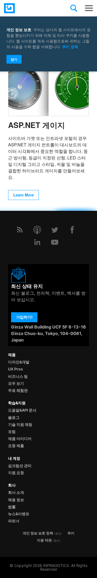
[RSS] (19, 229)
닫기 (14, 59)
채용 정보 (16, 499)
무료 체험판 (18, 390)
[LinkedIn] (37, 242)
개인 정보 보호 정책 (38, 533)
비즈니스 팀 (18, 376)
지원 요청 (16, 472)
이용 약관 (44, 540)
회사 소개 (16, 492)
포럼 (12, 431)
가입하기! (24, 317)
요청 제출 (16, 445)
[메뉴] (89, 8)
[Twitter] (54, 229)
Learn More (23, 195)
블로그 (13, 417)
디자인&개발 (18, 362)
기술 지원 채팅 (20, 424)
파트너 (13, 520)
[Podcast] (37, 229)
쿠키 (70, 533)
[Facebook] (72, 229)
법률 (12, 506)
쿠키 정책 (70, 46)
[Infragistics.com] (31, 8)
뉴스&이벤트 (18, 513)
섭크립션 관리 (20, 465)
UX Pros (15, 369)
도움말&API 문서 (22, 410)
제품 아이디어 (20, 438)
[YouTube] (54, 242)
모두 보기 (16, 383)
